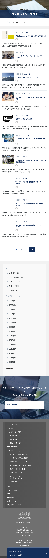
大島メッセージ (15, 436)
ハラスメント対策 (16, 473)
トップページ (12, 425)
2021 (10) (12, 323)
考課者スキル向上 (16, 482)
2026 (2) (12, 301)
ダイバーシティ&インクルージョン (16, 477)
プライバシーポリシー (15, 505)
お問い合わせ (12, 405)
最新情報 (10, 498)
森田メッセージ (15, 443)
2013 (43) (12, 358)
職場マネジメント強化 (17, 469)
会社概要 (10, 428)
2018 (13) (12, 336)
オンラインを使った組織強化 (20, 458)
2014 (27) (12, 353)
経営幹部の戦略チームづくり (20, 454)
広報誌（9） (13, 290)
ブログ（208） (14, 286)
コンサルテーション (14, 451)
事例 (8, 487)
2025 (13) (12, 305)
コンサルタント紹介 (14, 432)
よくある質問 (12, 490)
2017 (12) (12, 340)
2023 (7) (12, 314)
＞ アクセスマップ (24, 535)
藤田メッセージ (15, 439)
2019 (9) (12, 331)
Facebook (9, 368)
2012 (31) (12, 362)
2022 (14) (12, 318)
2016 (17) (12, 345)
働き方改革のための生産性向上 (20, 465)
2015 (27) (12, 349)
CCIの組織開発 (12, 446)
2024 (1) (12, 310)
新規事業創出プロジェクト (19, 462)
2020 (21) (12, 327)
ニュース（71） (15, 282)
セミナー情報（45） (16, 277)
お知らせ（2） (14, 273)
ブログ (9, 494)
